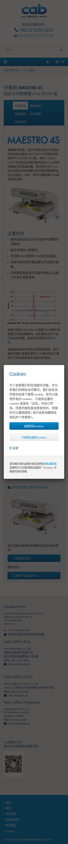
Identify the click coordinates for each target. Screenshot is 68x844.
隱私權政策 (50, 463)
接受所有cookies (34, 426)
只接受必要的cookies (34, 437)
